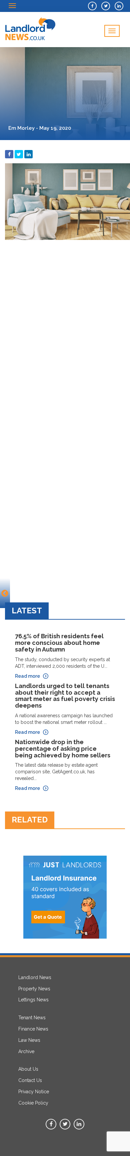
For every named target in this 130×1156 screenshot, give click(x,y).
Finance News (33, 1029)
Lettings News (33, 999)
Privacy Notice (33, 1091)
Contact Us (30, 1080)
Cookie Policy (33, 1103)
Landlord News (34, 977)
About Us (28, 1069)
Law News (29, 1040)
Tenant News (32, 1017)
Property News (34, 988)
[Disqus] (65, 326)
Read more (27, 676)
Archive (26, 1051)
